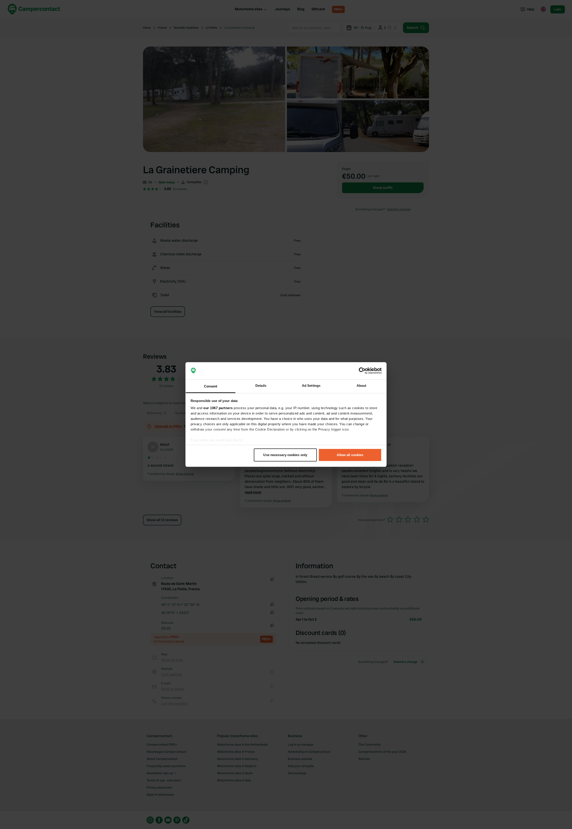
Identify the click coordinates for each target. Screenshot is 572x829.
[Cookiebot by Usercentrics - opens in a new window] (362, 371)
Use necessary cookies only (285, 455)
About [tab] (361, 385)
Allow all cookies (350, 455)
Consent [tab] (210, 386)
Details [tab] (260, 385)
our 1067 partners (218, 408)
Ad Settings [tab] (311, 385)
